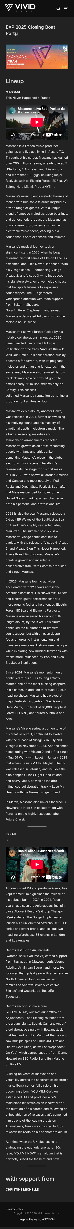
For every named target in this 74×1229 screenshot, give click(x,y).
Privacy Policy (14, 1209)
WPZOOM (48, 1219)
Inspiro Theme (28, 1219)
